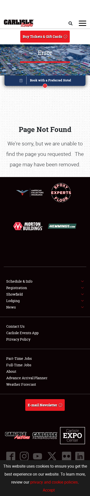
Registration (16, 287)
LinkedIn (79, 456)
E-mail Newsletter (42, 405)
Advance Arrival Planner (27, 377)
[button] (45, 81)
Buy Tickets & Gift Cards (42, 36)
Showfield (14, 294)
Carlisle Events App (22, 332)
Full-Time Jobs (18, 365)
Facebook (10, 456)
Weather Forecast (21, 384)
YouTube (37, 456)
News (11, 307)
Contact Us (15, 326)
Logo (19, 23)
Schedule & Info (19, 281)
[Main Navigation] (82, 23)
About (11, 371)
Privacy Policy (18, 339)
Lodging (13, 300)
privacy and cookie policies (54, 482)
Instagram (24, 456)
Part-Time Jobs (19, 358)
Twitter (52, 456)
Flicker (66, 456)
